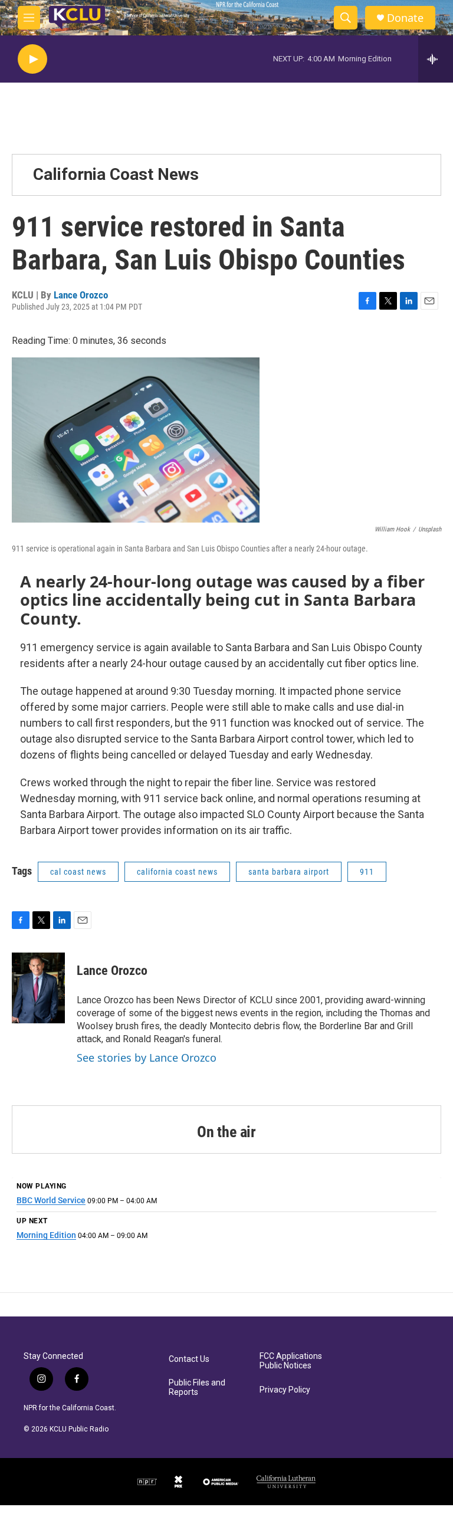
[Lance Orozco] (38, 988)
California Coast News (116, 174)
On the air (226, 1132)
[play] (32, 59)
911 (367, 871)
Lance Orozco (81, 295)
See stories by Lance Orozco (146, 1057)
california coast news (177, 871)
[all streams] (435, 59)
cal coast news (78, 871)
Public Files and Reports (197, 1387)
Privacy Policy (285, 1389)
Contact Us (189, 1359)
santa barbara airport (288, 871)
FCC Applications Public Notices (291, 1361)
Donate (405, 18)
